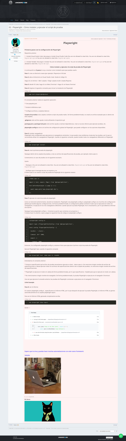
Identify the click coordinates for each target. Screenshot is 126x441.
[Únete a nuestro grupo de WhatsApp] (121, 436)
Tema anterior (105, 30)
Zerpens (107, 439)
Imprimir (115, 34)
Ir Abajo (10, 34)
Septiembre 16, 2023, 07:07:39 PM (30, 38)
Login (33, 58)
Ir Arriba (10, 425)
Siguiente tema (113, 30)
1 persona (27, 396)
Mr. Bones (16, 47)
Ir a (97, 431)
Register (27, 58)
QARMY (111, 439)
